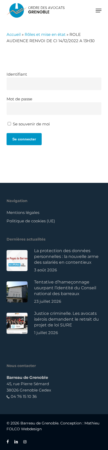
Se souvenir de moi (31, 123)
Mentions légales (23, 212)
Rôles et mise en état (45, 34)
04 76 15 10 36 (23, 396)
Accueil (14, 34)
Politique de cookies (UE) (31, 220)
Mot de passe (19, 98)
